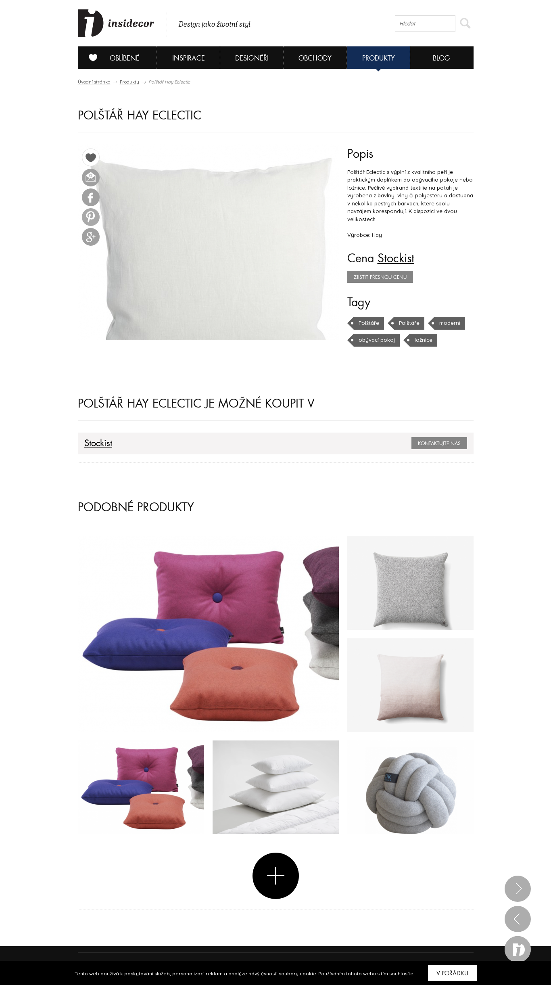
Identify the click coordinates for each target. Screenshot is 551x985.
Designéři (252, 58)
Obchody (315, 58)
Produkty (378, 58)
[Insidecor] (116, 23)
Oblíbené (125, 58)
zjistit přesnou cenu (380, 277)
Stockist (396, 258)
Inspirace (188, 58)
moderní (449, 323)
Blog (441, 58)
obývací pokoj (377, 340)
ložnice (423, 340)
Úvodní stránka (94, 82)
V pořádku (452, 973)
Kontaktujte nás (439, 443)
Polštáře (369, 323)
